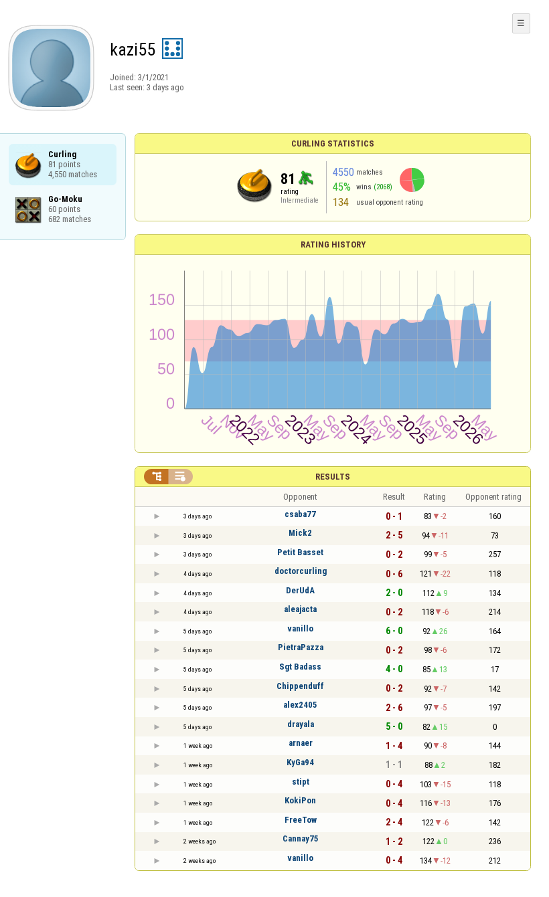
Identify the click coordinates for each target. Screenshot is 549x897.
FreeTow (301, 820)
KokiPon (300, 800)
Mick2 (300, 533)
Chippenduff (300, 686)
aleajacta (300, 609)
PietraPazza (300, 647)
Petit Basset (300, 552)
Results (332, 477)
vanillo (300, 628)
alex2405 (300, 705)
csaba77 (300, 514)
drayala (300, 724)
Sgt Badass (300, 667)
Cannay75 (301, 838)
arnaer (301, 743)
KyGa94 (300, 762)
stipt (300, 782)
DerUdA (300, 590)
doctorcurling (300, 571)
